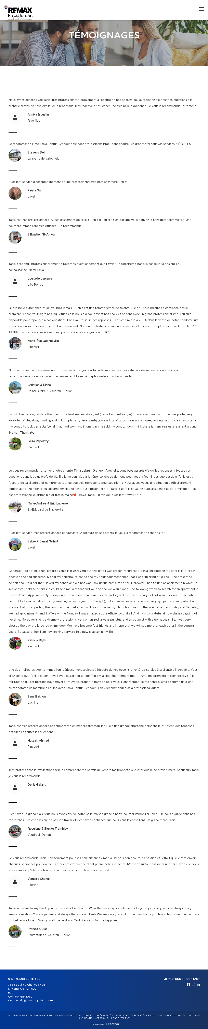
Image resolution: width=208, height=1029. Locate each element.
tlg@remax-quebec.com (36, 1000)
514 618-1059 (23, 997)
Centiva (112, 1024)
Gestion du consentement (113, 1018)
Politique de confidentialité (166, 1015)
